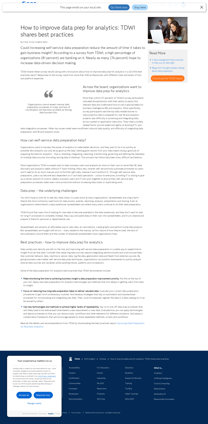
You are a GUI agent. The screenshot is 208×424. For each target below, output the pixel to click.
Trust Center (76, 413)
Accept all (24, 395)
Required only (43, 395)
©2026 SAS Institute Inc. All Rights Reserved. (103, 413)
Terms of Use (62, 413)
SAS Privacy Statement (47, 376)
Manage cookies (34, 403)
